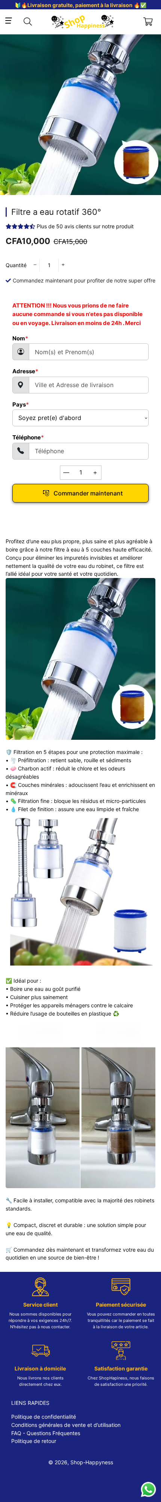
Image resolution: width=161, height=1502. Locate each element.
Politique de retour (33, 1441)
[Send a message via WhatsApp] (148, 1489)
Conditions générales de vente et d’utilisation (66, 1425)
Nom (20, 338)
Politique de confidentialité (43, 1416)
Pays (20, 404)
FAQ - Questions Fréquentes (45, 1433)
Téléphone (28, 437)
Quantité (16, 265)
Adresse (25, 371)
